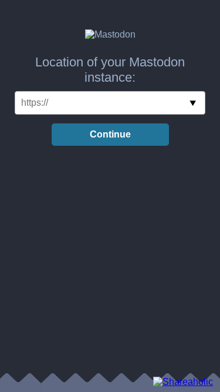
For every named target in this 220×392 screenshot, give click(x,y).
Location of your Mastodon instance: (110, 70)
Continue (110, 134)
